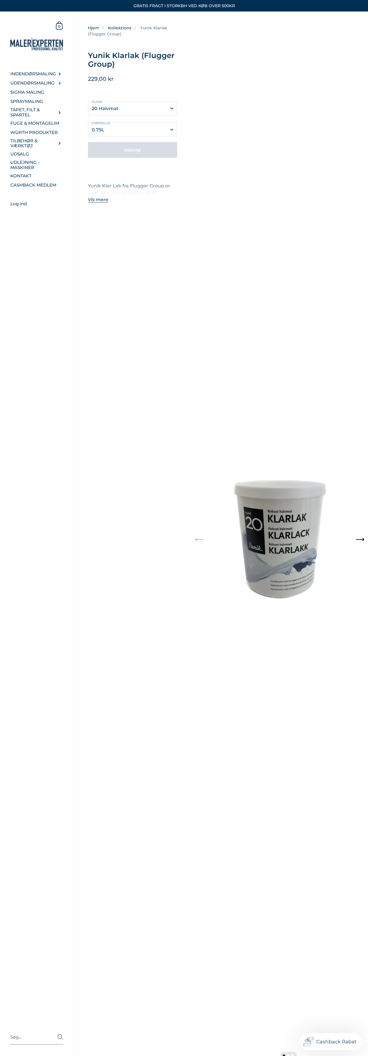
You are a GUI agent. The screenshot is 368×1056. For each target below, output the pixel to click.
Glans (97, 102)
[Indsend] (60, 1037)
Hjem (93, 28)
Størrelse (100, 123)
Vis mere (98, 199)
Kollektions (119, 28)
